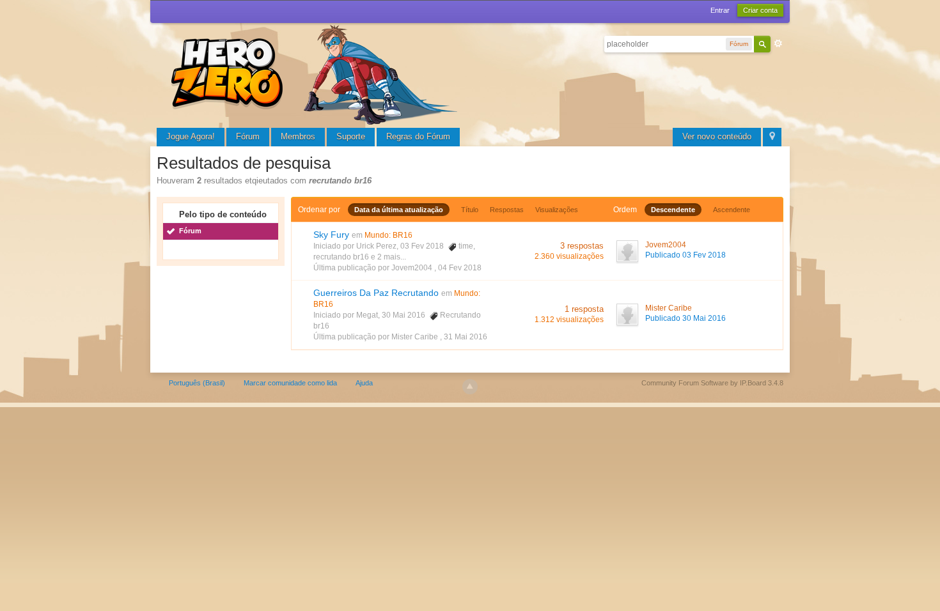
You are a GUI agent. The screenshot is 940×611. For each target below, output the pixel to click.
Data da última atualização (398, 209)
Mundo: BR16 (388, 235)
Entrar (720, 10)
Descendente (673, 209)
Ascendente (731, 209)
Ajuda (364, 383)
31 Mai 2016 (465, 336)
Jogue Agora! (190, 136)
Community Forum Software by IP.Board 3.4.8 (712, 383)
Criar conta (760, 10)
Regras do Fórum (418, 136)
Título (469, 209)
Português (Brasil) (197, 383)
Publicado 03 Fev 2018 (685, 255)
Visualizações (556, 209)
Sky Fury (331, 234)
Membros (298, 136)
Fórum (248, 136)
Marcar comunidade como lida (290, 383)
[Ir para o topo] (470, 386)
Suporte (350, 136)
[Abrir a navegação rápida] (772, 137)
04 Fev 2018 (460, 267)
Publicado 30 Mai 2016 (685, 318)
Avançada (778, 43)
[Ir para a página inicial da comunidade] (316, 73)
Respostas (507, 209)
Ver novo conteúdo (716, 136)
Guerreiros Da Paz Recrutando (376, 293)
